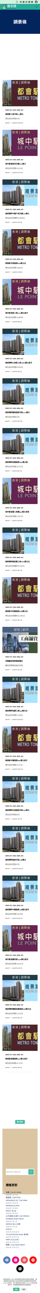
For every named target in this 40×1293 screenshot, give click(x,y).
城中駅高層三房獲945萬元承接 (17, 512)
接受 (16, 1289)
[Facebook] (21, 2)
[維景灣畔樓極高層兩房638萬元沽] (20, 988)
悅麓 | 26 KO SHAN (13, 1192)
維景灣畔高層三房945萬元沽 (16, 711)
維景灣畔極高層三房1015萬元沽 (17, 561)
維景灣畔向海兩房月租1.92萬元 (17, 810)
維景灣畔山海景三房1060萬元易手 (18, 363)
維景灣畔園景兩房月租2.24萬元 (17, 412)
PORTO (9, 1229)
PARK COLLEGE (12, 1240)
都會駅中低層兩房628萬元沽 (16, 611)
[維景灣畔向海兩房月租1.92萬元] (20, 789)
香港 (22, 110)
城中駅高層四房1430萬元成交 (16, 959)
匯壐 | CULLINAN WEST (15, 1245)
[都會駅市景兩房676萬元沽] (20, 242)
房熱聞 (7, 110)
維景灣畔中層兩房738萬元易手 (17, 909)
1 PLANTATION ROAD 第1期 (17, 1234)
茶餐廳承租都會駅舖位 (14, 661)
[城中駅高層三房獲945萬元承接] (20, 491)
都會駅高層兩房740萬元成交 (16, 1059)
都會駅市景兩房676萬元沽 (15, 263)
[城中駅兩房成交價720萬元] (20, 143)
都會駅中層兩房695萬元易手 (16, 760)
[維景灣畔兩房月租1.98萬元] (20, 839)
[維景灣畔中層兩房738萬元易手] (20, 888)
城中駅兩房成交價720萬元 (15, 164)
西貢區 (14, 110)
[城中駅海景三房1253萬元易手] (20, 292)
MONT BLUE (11, 1211)
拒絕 (23, 1289)
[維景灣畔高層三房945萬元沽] (20, 690)
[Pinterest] (26, 2)
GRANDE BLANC (13, 1206)
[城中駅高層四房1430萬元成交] (20, 938)
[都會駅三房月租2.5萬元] (20, 93)
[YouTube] (32, 2)
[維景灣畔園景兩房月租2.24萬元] (20, 391)
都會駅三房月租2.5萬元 (14, 114)
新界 (11, 110)
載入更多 (20, 1122)
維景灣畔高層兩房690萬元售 (16, 462)
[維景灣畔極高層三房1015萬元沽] (20, 540)
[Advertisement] (20, 59)
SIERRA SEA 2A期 (13, 1224)
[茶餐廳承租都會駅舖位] (20, 640)
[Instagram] (23, 2)
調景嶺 (18, 110)
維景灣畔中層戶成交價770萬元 (17, 213)
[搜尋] (17, 2)
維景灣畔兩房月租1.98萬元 (15, 860)
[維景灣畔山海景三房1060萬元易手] (20, 342)
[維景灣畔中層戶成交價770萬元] (20, 192)
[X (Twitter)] (29, 2)
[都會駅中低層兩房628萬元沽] (20, 590)
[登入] (36, 2)
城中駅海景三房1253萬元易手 (16, 313)
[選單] (37, 7)
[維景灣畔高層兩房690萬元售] (20, 441)
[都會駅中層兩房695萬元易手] (20, 739)
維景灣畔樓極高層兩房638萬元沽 (18, 1009)
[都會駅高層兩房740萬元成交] (20, 1038)
